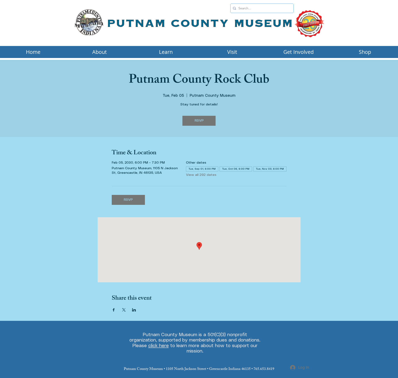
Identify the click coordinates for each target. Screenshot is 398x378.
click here (158, 346)
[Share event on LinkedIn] (134, 310)
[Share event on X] (124, 310)
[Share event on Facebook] (114, 310)
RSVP (199, 120)
